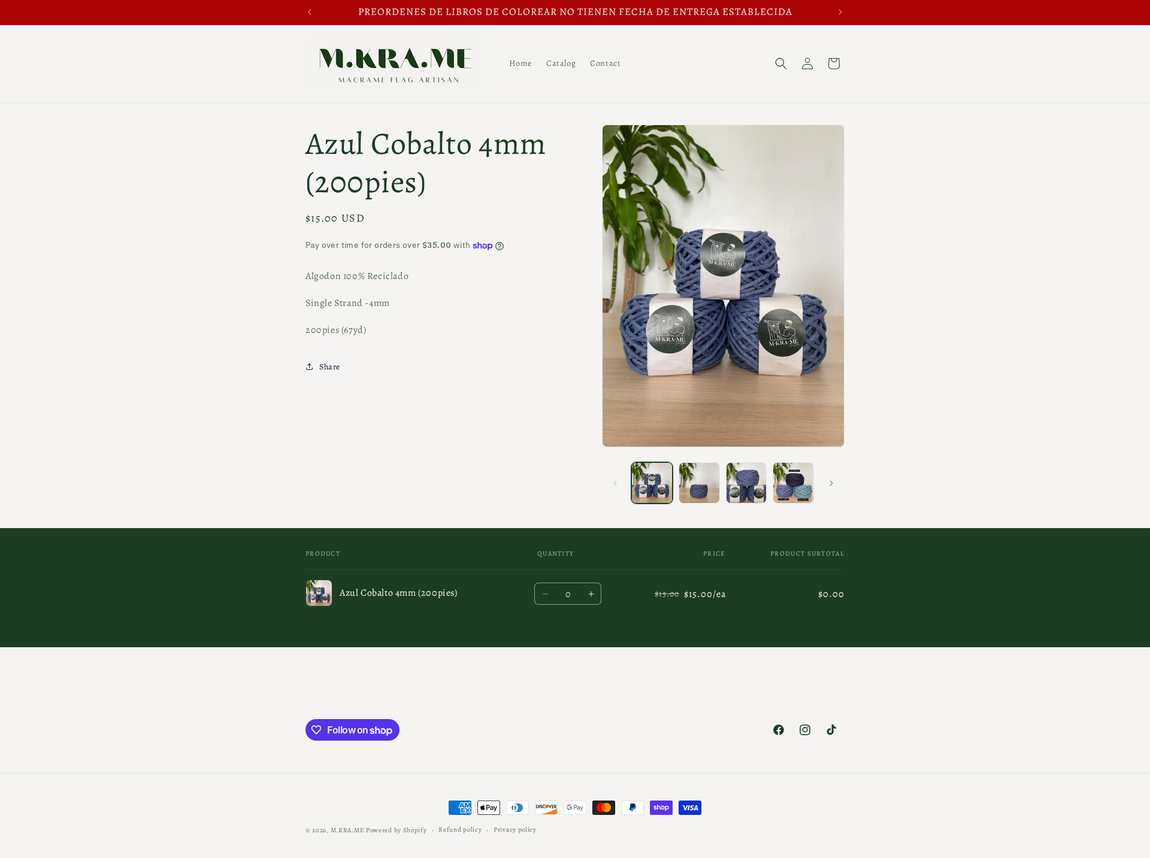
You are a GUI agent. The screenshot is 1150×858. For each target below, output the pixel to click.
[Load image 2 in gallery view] (699, 483)
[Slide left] (615, 483)
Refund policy (460, 829)
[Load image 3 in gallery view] (746, 483)
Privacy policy (515, 829)
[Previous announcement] (309, 12)
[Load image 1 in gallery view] (652, 483)
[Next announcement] (840, 12)
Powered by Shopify (396, 830)
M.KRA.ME (348, 830)
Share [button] (329, 366)
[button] (781, 63)
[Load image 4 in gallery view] (793, 483)
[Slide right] (831, 483)
